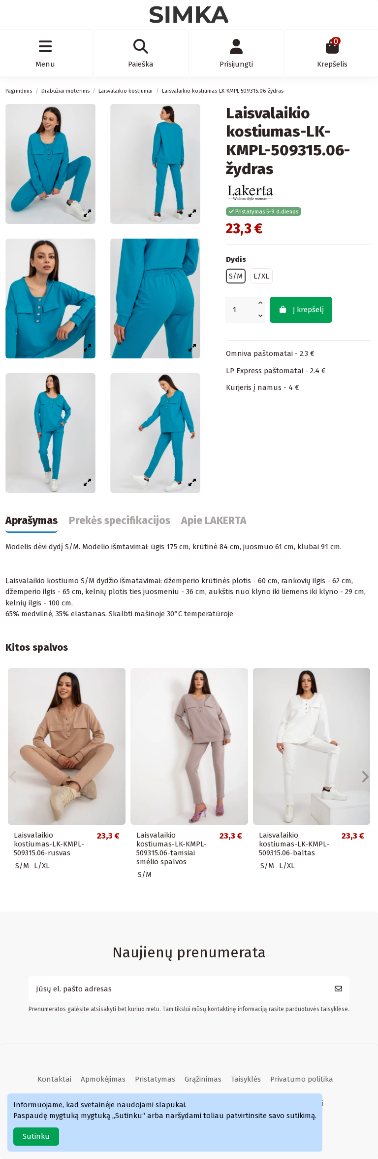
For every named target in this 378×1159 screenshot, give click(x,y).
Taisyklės (246, 1079)
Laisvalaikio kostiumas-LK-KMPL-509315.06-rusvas (49, 844)
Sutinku (36, 1136)
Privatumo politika (301, 1079)
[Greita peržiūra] (117, 683)
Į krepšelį (308, 309)
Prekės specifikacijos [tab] (119, 521)
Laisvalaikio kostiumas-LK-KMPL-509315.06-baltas (294, 844)
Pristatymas (155, 1079)
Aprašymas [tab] (31, 521)
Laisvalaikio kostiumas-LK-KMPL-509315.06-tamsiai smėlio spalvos (171, 848)
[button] (13, 777)
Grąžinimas (203, 1079)
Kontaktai (54, 1079)
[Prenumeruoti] (338, 989)
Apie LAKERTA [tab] (214, 521)
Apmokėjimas (103, 1079)
